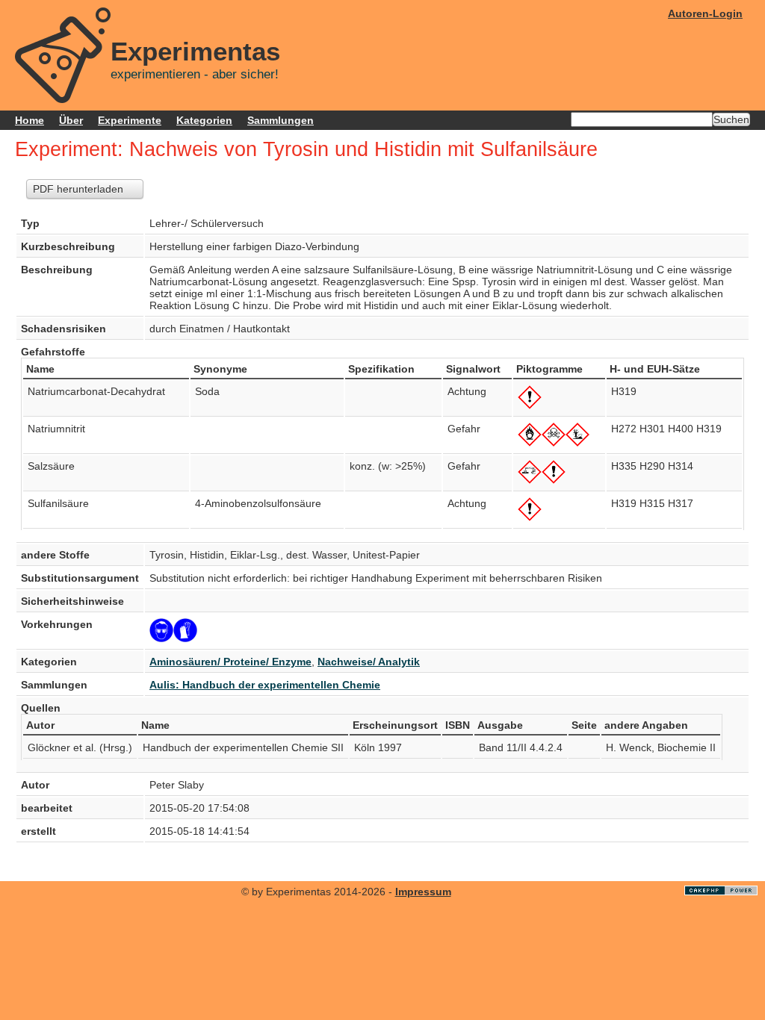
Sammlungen (280, 120)
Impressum (423, 892)
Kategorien (204, 120)
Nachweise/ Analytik (369, 662)
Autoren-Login (705, 13)
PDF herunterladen (78, 189)
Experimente (129, 120)
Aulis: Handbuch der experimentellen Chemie (264, 685)
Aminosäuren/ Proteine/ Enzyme (230, 662)
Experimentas (195, 51)
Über (71, 120)
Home (29, 120)
